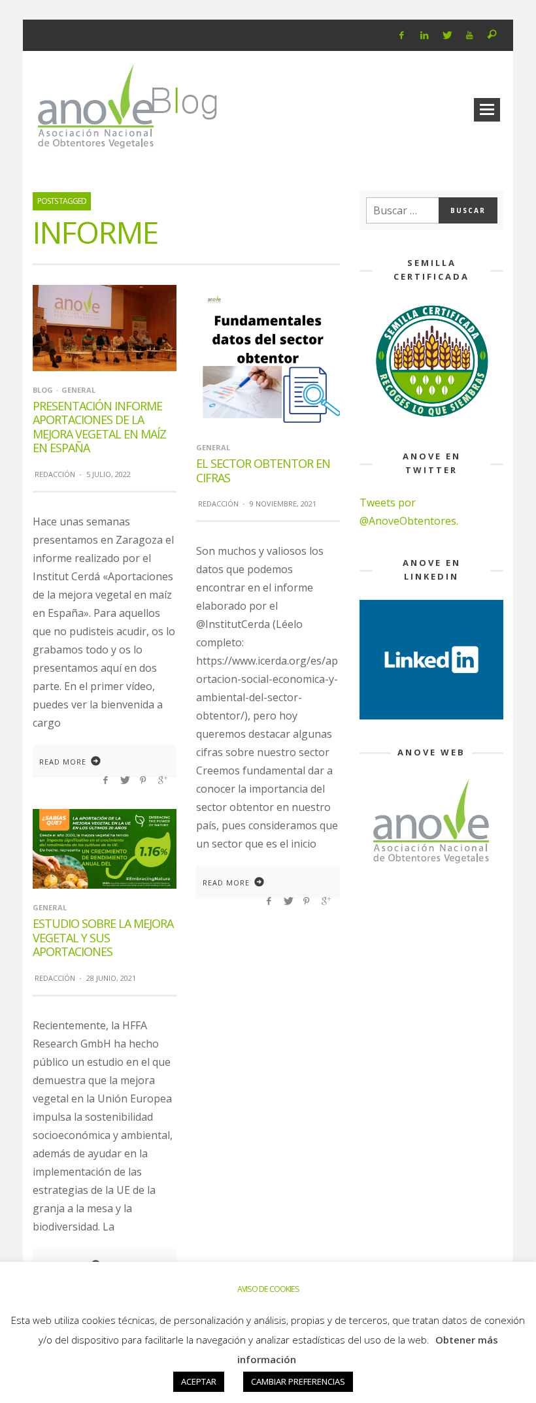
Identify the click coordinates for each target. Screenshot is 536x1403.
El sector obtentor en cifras (263, 470)
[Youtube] (469, 35)
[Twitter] (446, 35)
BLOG (43, 390)
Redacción (55, 474)
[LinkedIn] (423, 35)
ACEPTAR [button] (198, 1381)
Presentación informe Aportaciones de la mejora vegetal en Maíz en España (99, 427)
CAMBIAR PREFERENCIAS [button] (298, 1381)
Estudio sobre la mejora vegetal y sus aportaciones (103, 937)
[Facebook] (401, 35)
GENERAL (78, 390)
